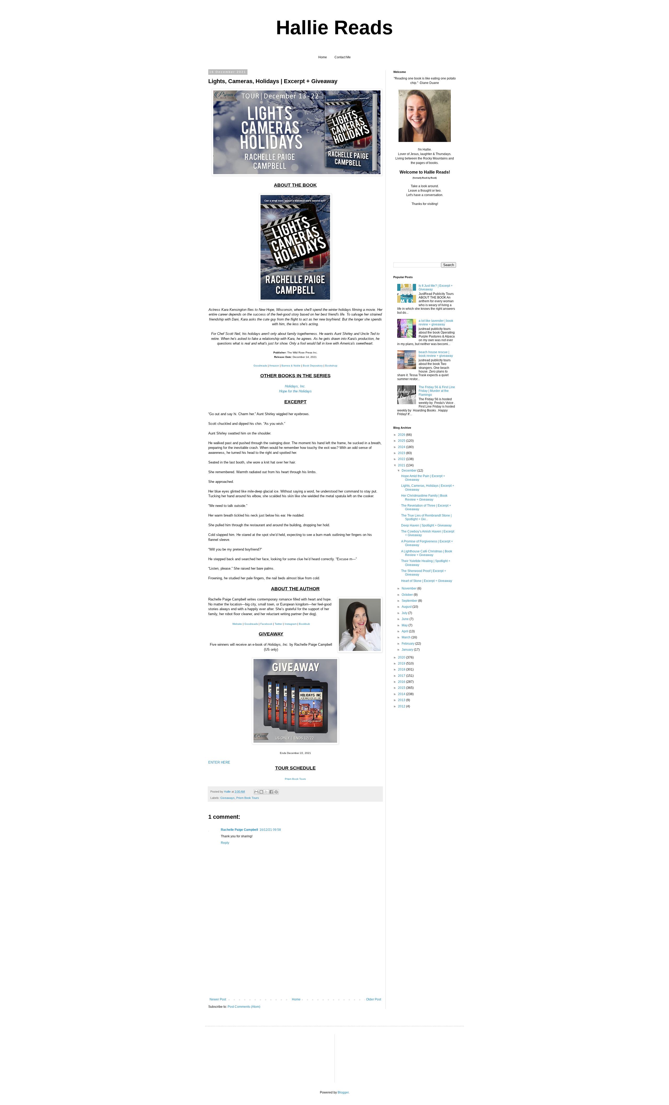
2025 (402, 441)
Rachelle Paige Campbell (239, 830)
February (408, 643)
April (405, 631)
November (409, 588)
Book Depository (313, 365)
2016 (402, 682)
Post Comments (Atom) (244, 1007)
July (405, 613)
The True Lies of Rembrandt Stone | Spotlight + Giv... (426, 517)
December (409, 470)
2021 (402, 465)
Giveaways (227, 797)
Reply (225, 843)
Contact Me (342, 57)
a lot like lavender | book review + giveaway (436, 322)
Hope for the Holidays (295, 391)
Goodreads (260, 365)
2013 (402, 700)
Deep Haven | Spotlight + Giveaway (426, 525)
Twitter (278, 623)
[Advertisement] (295, 958)
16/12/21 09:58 (270, 830)
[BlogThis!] (261, 791)
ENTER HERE (219, 762)
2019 (402, 663)
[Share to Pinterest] (276, 791)
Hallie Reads (334, 27)
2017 (402, 676)
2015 (402, 688)
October (408, 595)
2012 (402, 706)
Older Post (373, 999)
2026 (402, 435)
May (405, 625)
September (410, 601)
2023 (402, 453)
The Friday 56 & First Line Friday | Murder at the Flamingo (437, 391)
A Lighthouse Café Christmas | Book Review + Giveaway (426, 553)
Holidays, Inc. (295, 386)
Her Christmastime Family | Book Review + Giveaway (424, 497)
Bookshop (331, 365)
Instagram (291, 623)
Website (237, 623)
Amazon (274, 365)
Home (322, 57)
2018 (402, 669)
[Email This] (256, 791)
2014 (402, 694)
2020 (402, 657)
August (407, 607)
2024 (402, 447)
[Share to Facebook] (271, 791)
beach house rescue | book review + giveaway (436, 354)
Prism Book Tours (295, 778)
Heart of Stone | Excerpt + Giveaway (426, 581)
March (406, 637)
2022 (402, 459)
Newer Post (218, 999)
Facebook (266, 623)
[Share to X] (266, 791)
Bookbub (304, 623)
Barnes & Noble (291, 365)
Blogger (343, 1092)
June (406, 619)
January (408, 649)
